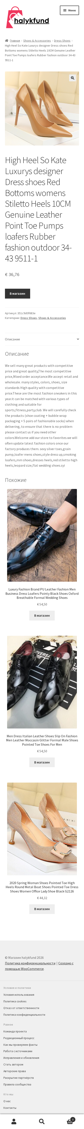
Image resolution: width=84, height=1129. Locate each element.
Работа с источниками (17, 1051)
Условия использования (18, 995)
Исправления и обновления (21, 1058)
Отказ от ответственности (21, 1008)
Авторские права (14, 1071)
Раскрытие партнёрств (18, 1078)
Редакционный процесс (18, 1038)
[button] (72, 77)
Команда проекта (15, 1031)
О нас (7, 1101)
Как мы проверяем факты (20, 1045)
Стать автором (13, 1064)
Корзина (64, 1118)
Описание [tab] (12, 339)
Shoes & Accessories (37, 40)
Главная (15, 40)
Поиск (42, 1121)
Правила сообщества (17, 1084)
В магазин (17, 293)
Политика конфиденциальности (30, 963)
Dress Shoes (62, 40)
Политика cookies (14, 1001)
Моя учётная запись (14, 1121)
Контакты (9, 1108)
